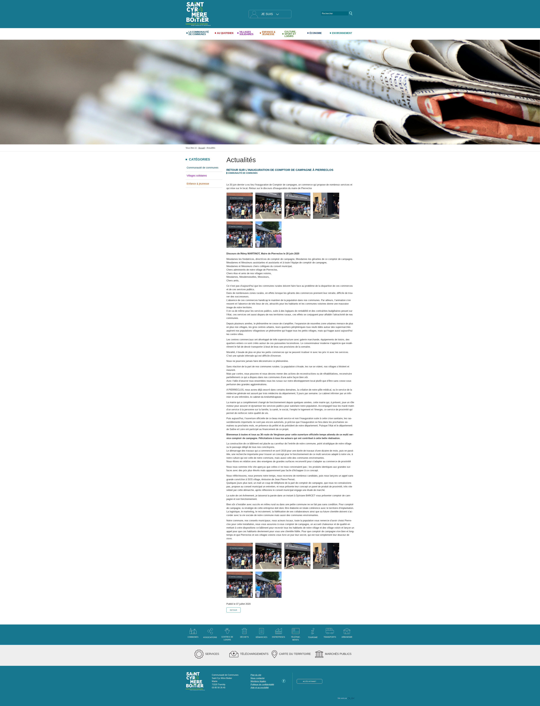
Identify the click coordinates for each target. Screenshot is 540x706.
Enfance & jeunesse (198, 183)
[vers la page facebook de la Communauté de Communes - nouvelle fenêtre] (283, 682)
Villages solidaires (197, 175)
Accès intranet (309, 681)
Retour (233, 610)
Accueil (201, 148)
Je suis (267, 14)
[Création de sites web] (350, 698)
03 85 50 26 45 (218, 687)
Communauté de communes (202, 167)
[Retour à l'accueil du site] (198, 13)
